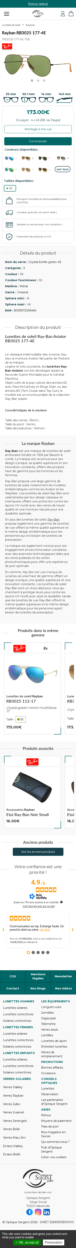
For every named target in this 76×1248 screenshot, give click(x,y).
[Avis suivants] (73, 930)
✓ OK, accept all (27, 1242)
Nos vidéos (63, 988)
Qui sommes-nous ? (55, 1142)
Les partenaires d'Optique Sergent (54, 1102)
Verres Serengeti (15, 1121)
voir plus (44, 929)
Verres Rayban (13, 1095)
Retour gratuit (38, 4)
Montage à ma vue (38, 129)
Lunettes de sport (54, 1041)
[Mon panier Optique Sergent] (71, 14)
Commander (38, 141)
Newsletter (63, 976)
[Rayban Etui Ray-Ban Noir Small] (32, 792)
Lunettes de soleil (11, 25)
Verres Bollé (11, 1129)
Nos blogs (38, 988)
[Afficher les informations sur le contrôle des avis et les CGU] (61, 902)
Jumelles (47, 1012)
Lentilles (47, 1035)
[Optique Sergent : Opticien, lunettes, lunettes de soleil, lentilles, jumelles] (38, 14)
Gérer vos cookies (53, 1157)
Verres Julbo (11, 1104)
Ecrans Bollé (11, 1154)
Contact (12, 988)
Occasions (48, 1073)
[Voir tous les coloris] (63, 169)
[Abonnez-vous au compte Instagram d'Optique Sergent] (38, 1212)
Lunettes (47, 1088)
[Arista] (46, 158)
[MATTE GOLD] (46, 170)
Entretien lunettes (54, 1046)
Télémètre (48, 1024)
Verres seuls (49, 1029)
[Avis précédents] (3, 930)
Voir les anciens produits (38, 852)
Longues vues (51, 1007)
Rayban (30, 24)
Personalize (53, 1242)
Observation (49, 1094)
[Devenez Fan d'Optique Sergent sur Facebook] (29, 1212)
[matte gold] (12, 158)
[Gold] (29, 158)
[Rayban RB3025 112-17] (32, 688)
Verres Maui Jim (14, 1137)
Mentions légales (38, 976)
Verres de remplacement (51, 1054)
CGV (13, 976)
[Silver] (63, 158)
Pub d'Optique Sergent (51, 1149)
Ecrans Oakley (13, 1146)
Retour (46, 1115)
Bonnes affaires (52, 1067)
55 (10, 188)
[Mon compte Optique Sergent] (63, 14)
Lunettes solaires (15, 1008)
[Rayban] (19, 649)
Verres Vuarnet (13, 1112)
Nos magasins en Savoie (53, 1134)
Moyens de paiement (56, 1121)
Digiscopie (48, 1018)
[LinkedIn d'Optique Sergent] (46, 1212)
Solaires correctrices (17, 1021)
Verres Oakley (12, 1087)
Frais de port (50, 1126)
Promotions (52, 1062)
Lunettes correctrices (18, 1014)
